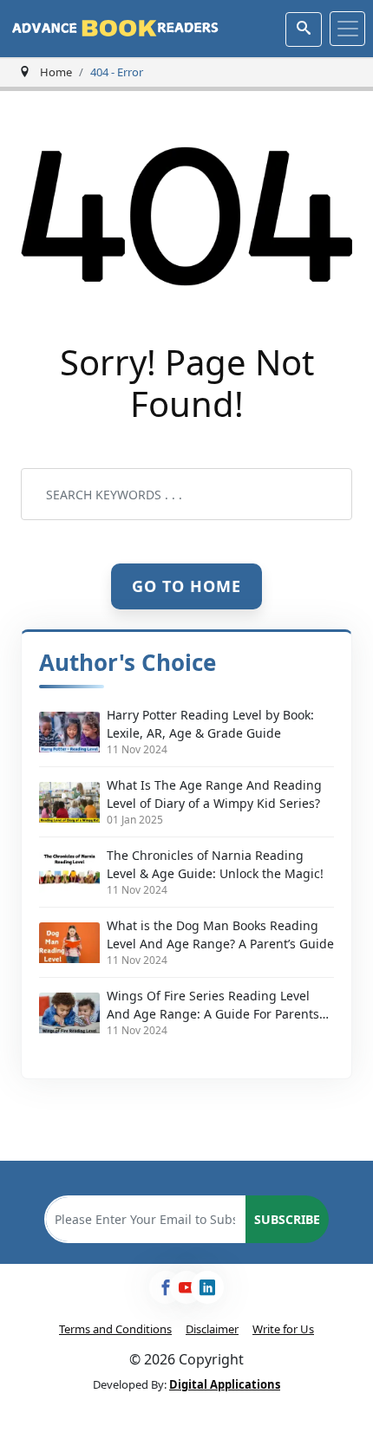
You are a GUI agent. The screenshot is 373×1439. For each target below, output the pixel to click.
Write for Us (283, 1329)
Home (56, 72)
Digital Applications (224, 1384)
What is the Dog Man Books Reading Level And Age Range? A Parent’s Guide (220, 934)
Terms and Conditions (115, 1329)
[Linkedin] (207, 1287)
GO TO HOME (186, 585)
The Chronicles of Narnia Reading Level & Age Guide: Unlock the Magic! (215, 864)
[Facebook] (165, 1287)
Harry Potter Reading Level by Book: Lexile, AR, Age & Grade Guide (210, 723)
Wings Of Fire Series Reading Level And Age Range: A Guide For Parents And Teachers (213, 1005)
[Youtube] (186, 1287)
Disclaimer (212, 1329)
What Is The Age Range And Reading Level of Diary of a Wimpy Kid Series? (214, 794)
